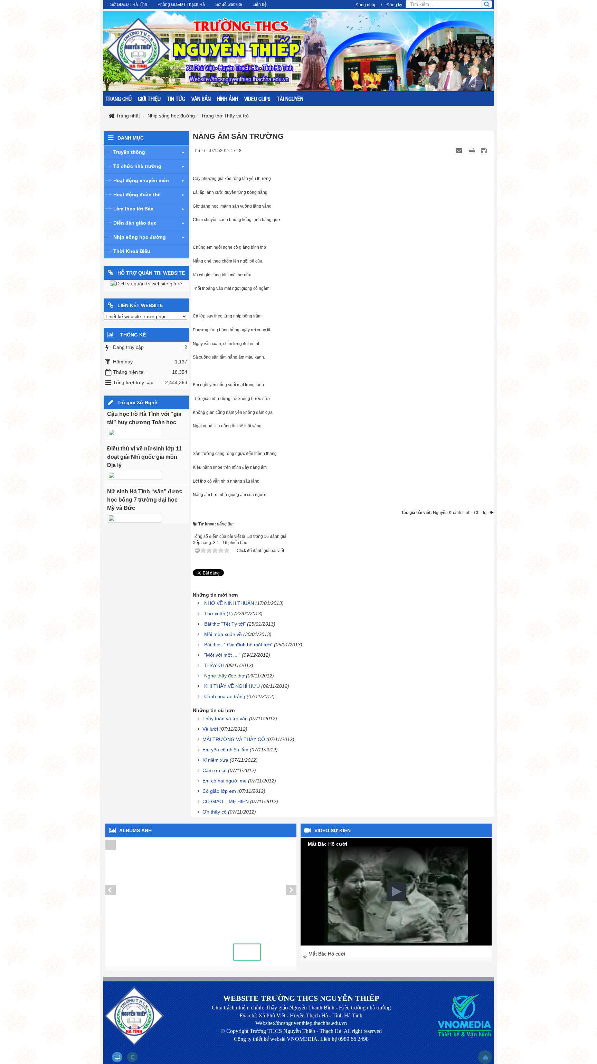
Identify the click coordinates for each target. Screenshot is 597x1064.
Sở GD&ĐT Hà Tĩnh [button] (128, 4)
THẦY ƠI (214, 665)
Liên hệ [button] (260, 4)
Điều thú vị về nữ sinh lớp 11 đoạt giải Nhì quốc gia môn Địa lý (144, 457)
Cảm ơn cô (214, 770)
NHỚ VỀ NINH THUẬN (229, 603)
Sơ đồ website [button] (228, 4)
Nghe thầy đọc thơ (224, 675)
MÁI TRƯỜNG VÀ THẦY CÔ (233, 739)
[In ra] (472, 150)
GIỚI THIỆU (149, 98)
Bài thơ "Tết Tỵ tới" (225, 624)
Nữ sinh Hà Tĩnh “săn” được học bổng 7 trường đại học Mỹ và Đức (144, 499)
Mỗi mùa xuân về (223, 634)
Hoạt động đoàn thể (137, 194)
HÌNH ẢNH (227, 98)
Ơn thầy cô (214, 812)
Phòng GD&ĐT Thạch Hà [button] (181, 4)
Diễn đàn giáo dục (135, 223)
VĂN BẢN (201, 98)
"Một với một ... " (222, 655)
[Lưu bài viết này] (485, 150)
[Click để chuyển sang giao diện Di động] (132, 1057)
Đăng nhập (366, 4)
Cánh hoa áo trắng (224, 696)
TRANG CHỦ (118, 98)
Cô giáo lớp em (219, 791)
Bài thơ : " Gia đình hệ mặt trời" (238, 644)
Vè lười (210, 729)
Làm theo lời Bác (133, 208)
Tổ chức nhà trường (137, 166)
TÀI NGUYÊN (290, 98)
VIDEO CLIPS (257, 98)
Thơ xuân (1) (218, 613)
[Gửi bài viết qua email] (460, 150)
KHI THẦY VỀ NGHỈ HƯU (232, 686)
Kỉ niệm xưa (215, 760)
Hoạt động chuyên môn (141, 180)
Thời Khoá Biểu (131, 251)
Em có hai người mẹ (224, 780)
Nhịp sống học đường (139, 237)
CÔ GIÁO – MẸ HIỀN (225, 801)
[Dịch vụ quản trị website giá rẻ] (146, 283)
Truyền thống (129, 152)
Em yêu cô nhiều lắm (225, 749)
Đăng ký (394, 4)
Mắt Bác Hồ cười (327, 954)
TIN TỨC (176, 98)
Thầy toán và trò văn (225, 718)
